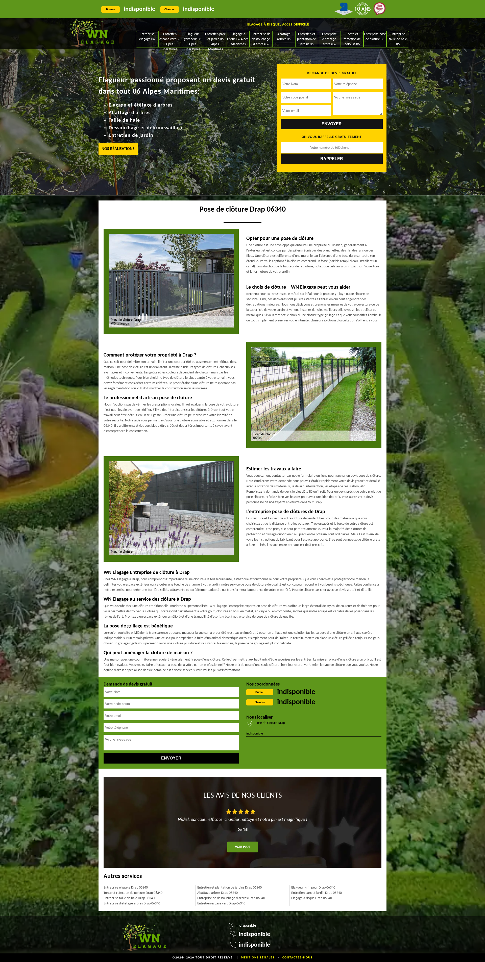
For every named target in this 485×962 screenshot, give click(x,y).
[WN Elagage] (91, 33)
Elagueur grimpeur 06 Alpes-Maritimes (192, 39)
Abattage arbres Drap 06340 (217, 893)
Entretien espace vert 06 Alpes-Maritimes (169, 39)
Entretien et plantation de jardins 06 (306, 39)
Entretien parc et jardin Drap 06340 (316, 893)
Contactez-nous (297, 957)
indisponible (139, 9)
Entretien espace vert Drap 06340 (221, 903)
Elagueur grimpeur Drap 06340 (313, 888)
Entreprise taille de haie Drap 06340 (129, 898)
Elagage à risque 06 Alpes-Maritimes (238, 39)
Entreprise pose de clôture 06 (375, 36)
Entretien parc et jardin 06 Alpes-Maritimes (215, 39)
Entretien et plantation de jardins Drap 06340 (229, 888)
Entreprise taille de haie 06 (398, 39)
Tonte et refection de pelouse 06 (352, 39)
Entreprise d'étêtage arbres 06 (329, 39)
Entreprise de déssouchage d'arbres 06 (261, 39)
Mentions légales (258, 957)
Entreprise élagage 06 (147, 36)
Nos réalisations (118, 149)
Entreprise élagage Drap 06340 (126, 888)
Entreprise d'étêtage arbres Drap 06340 (132, 903)
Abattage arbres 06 (283, 36)
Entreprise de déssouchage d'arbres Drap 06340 (231, 898)
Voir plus (242, 847)
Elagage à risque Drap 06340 (311, 898)
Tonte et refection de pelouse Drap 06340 (133, 893)
